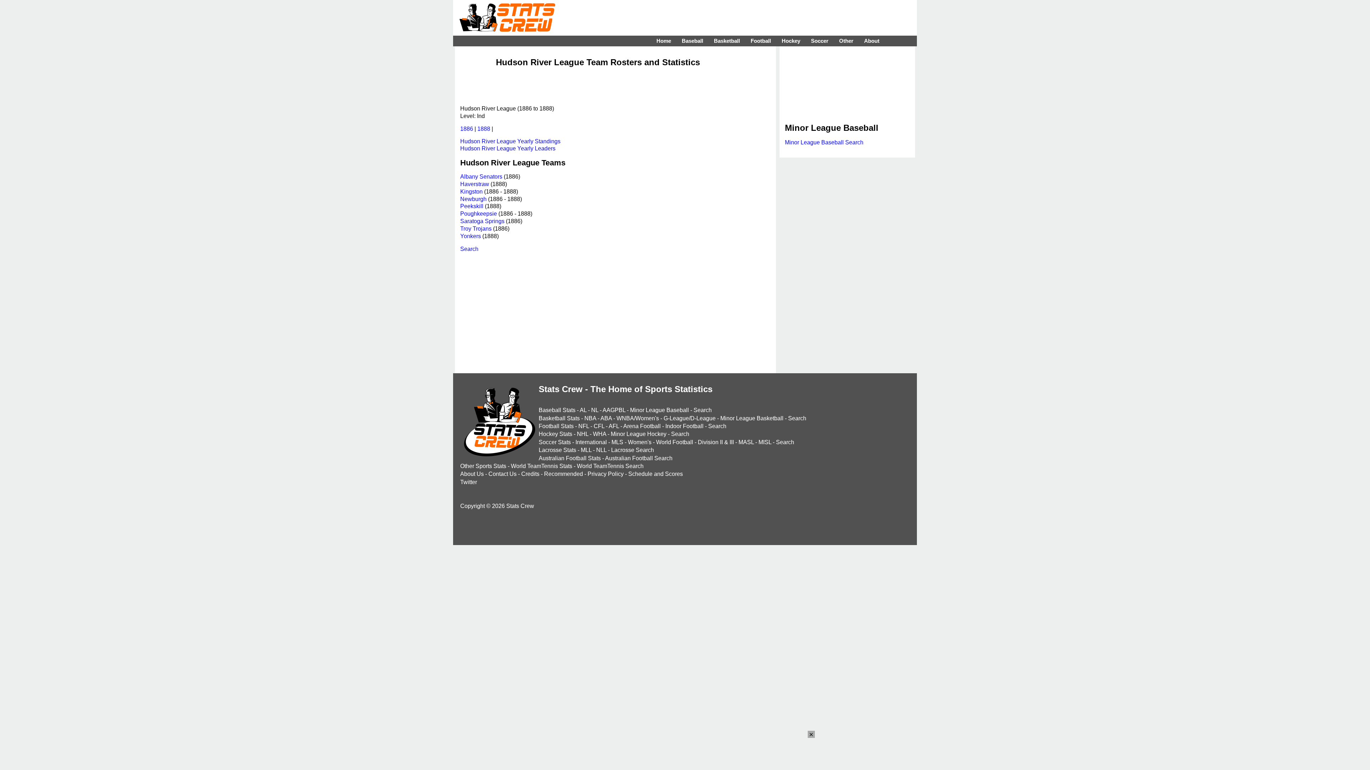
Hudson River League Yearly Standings (510, 141)
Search (469, 249)
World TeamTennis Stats (541, 466)
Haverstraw (474, 184)
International (591, 442)
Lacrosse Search (632, 450)
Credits (530, 474)
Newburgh (473, 199)
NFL (583, 426)
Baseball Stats (557, 410)
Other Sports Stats (483, 466)
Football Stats (556, 426)
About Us (472, 474)
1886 (466, 129)
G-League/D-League (690, 418)
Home (663, 41)
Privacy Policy (606, 474)
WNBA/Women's (637, 418)
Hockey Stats (555, 434)
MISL (764, 442)
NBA (590, 418)
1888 (483, 129)
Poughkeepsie (478, 214)
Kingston (471, 192)
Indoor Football (684, 426)
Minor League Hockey (638, 434)
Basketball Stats (559, 418)
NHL (582, 434)
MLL (586, 450)
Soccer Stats (555, 442)
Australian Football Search (639, 458)
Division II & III (716, 442)
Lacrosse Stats (557, 450)
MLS (617, 442)
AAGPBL (614, 410)
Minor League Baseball (659, 410)
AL (583, 410)
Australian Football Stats (570, 458)
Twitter (468, 482)
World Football (674, 442)
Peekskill (471, 206)
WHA (599, 434)
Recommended (563, 474)
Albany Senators (481, 177)
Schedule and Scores (655, 474)
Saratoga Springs (482, 221)
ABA (606, 418)
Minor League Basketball (751, 418)
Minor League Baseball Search (824, 142)
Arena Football (642, 426)
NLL (601, 450)
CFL (599, 426)
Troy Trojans (476, 229)
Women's (639, 442)
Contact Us (502, 474)
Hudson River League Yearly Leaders (507, 148)
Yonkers (470, 236)
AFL (614, 426)
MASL (746, 442)
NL (594, 410)
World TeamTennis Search (610, 466)
